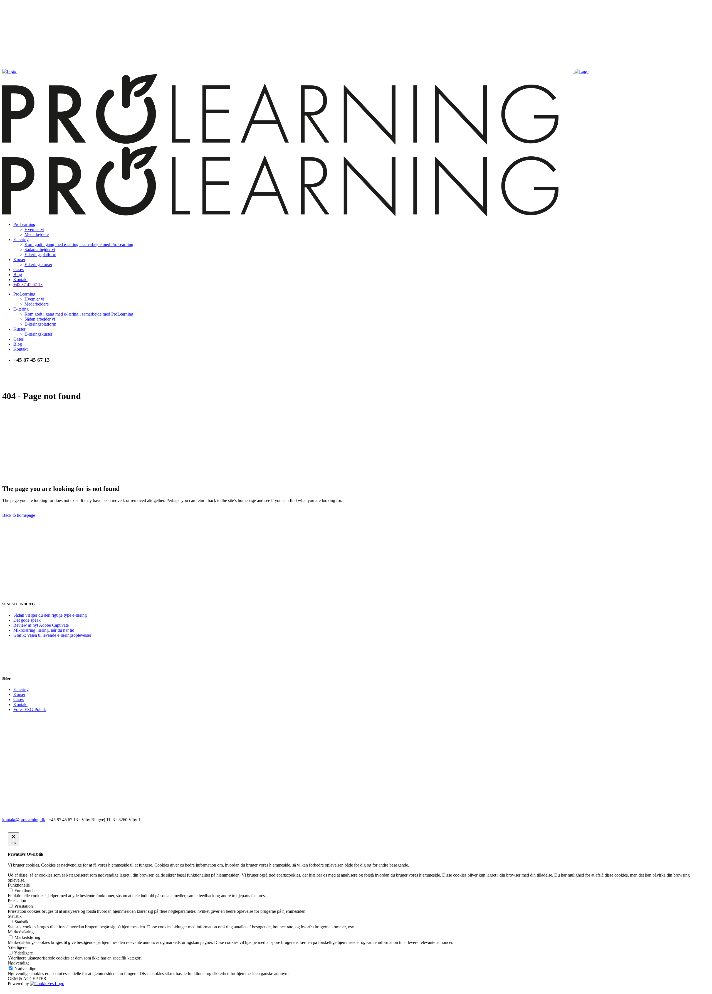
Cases (18, 699)
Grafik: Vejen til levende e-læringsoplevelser (52, 635)
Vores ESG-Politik (29, 709)
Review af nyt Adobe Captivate (41, 625)
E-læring (21, 689)
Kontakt (20, 704)
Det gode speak (27, 620)
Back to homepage (18, 515)
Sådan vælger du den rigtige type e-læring (50, 615)
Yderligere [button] (17, 947)
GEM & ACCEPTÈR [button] (27, 978)
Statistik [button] (15, 916)
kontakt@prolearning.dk (23, 819)
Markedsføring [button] (21, 931)
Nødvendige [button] (18, 963)
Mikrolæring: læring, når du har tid (43, 630)
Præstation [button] (17, 900)
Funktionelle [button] (19, 885)
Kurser (19, 694)
